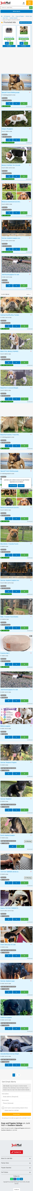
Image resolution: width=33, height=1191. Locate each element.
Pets (13, 16)
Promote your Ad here (26, 22)
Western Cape (29, 16)
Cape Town (5, 18)
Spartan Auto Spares (7, 251)
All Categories (7, 16)
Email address (5, 1093)
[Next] (19, 1075)
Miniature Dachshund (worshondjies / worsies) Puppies (11, 202)
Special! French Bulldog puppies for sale (11, 92)
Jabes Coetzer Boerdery (8, 142)
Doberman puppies (6, 1017)
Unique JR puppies (7, 129)
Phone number (5, 1100)
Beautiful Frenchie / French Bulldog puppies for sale (10, 434)
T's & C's (29, 1118)
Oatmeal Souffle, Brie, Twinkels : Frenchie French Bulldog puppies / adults (10, 315)
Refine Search (16, 11)
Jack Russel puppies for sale (10, 274)
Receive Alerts (16, 1114)
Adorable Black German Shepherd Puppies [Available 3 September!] (10, 1054)
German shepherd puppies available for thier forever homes (11, 238)
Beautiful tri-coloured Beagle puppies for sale (10, 388)
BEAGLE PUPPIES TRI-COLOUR (11, 165)
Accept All (21, 485)
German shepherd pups (7, 981)
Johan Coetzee (9, 39)
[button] (29, 92)
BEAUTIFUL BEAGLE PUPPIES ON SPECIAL (10, 351)
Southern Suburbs (13, 18)
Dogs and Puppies (20, 16)
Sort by (28, 294)
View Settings (13, 485)
